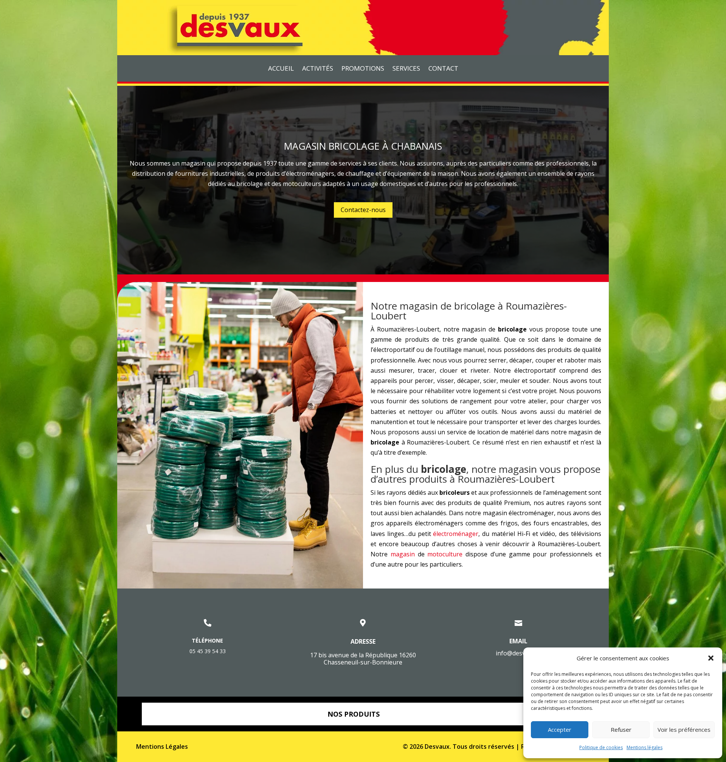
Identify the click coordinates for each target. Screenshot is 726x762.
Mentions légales (644, 747)
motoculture (444, 554)
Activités (317, 69)
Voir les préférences (684, 729)
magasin (403, 554)
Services (406, 69)
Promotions (362, 69)
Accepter (559, 729)
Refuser (621, 729)
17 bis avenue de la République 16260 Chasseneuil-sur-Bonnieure (363, 658)
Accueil (281, 69)
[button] (711, 658)
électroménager (455, 534)
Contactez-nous (363, 210)
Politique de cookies (601, 747)
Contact (443, 69)
